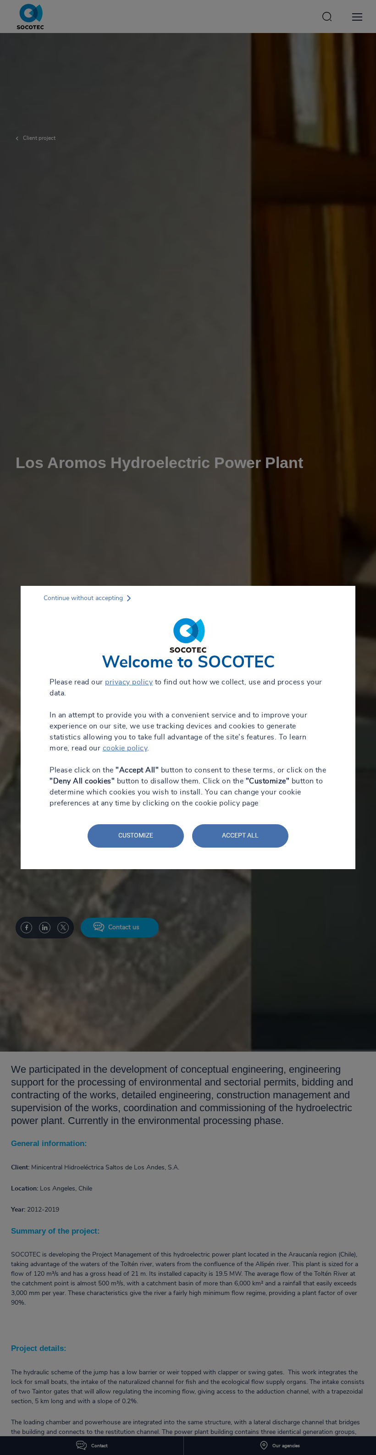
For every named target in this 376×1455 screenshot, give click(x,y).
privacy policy (129, 682)
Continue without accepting (83, 598)
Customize (135, 835)
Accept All (240, 835)
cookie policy (125, 748)
